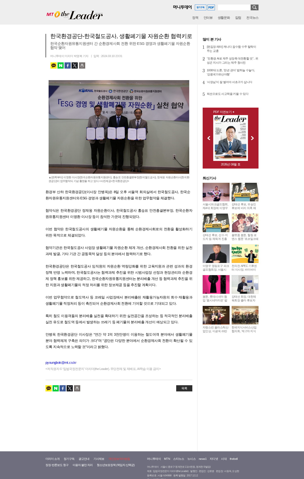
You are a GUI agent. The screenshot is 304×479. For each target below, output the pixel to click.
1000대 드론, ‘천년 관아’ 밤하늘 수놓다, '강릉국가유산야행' (231, 72)
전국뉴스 (252, 17)
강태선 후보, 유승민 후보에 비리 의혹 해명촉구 (244, 208)
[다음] (254, 138)
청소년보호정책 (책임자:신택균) (116, 465)
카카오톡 (53, 65)
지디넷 (214, 458)
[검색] (255, 7)
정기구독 (69, 458)
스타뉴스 (178, 458)
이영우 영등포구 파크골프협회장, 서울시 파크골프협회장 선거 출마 (216, 271)
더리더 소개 (52, 458)
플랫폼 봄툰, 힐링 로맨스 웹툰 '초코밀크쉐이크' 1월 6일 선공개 (245, 238)
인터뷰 (208, 17)
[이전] (208, 138)
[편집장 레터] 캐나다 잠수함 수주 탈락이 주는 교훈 (231, 48)
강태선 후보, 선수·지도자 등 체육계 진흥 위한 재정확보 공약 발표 (215, 240)
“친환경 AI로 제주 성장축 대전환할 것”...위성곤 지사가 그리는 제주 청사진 (232, 60)
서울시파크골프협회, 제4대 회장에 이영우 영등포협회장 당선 (215, 208)
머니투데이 (154, 458)
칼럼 (238, 17)
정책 (195, 17)
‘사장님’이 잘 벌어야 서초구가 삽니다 (229, 82)
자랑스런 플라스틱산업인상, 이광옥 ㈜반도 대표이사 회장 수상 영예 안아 (215, 333)
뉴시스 (191, 458)
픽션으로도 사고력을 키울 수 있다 (227, 93)
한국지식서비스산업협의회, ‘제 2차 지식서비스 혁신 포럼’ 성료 (244, 333)
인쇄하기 (82, 65)
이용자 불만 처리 (83, 465)
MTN (167, 458)
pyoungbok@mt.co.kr (60, 363)
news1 (203, 458)
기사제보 (98, 458)
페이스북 (68, 65)
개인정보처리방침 (119, 458)
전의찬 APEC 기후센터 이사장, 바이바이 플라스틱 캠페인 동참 (245, 269)
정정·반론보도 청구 (56, 465)
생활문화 (224, 17)
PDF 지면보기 (222, 112)
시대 (224, 458)
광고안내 (84, 458)
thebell (234, 458)
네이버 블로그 (60, 65)
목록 (184, 388)
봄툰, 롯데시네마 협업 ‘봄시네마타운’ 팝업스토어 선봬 (215, 300)
